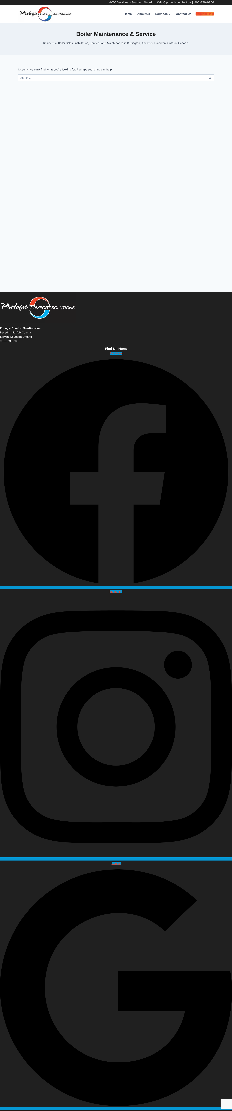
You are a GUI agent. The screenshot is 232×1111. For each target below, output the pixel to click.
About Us (143, 14)
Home (128, 14)
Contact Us (183, 14)
